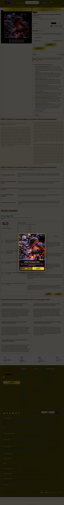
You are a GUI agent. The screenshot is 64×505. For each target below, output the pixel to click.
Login (25, 268)
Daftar (38, 268)
